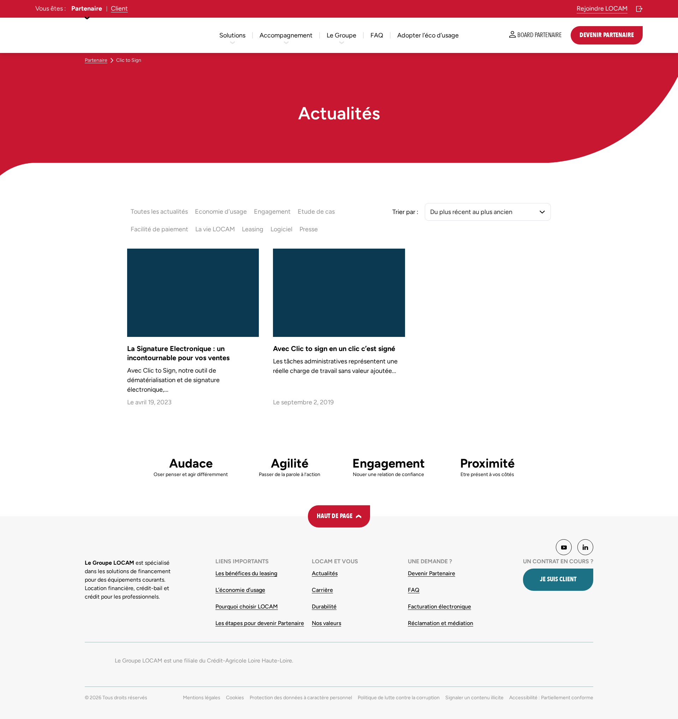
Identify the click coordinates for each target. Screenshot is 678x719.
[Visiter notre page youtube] (564, 547)
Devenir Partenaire (431, 573)
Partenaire (86, 8)
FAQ (414, 590)
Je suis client (558, 579)
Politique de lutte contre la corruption (399, 698)
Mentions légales (201, 698)
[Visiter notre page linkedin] (585, 547)
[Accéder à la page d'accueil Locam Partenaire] (60, 35)
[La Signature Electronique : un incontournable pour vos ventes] (193, 329)
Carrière (322, 590)
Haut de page (334, 516)
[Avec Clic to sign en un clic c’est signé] (339, 329)
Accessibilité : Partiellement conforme (551, 698)
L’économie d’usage (240, 590)
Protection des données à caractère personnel (301, 698)
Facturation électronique (439, 606)
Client (119, 8)
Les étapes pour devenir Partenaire (259, 623)
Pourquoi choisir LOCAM (246, 606)
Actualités (325, 573)
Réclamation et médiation (440, 623)
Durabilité (324, 606)
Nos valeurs (326, 623)
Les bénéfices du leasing (246, 573)
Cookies (235, 698)
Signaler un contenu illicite (474, 698)
